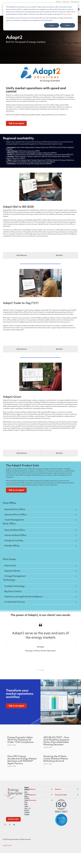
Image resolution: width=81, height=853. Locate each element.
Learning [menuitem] (66, 2)
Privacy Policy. (67, 14)
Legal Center (7, 845)
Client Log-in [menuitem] (75, 2)
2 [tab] (41, 671)
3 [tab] (43, 671)
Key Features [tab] (22, 255)
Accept (51, 25)
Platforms (32, 789)
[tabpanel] (40, 645)
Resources (32, 800)
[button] (78, 9)
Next (73, 646)
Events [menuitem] (58, 2)
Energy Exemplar (61, 795)
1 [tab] (38, 671)
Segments (32, 795)
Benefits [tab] (59, 255)
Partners (58, 789)
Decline (67, 25)
